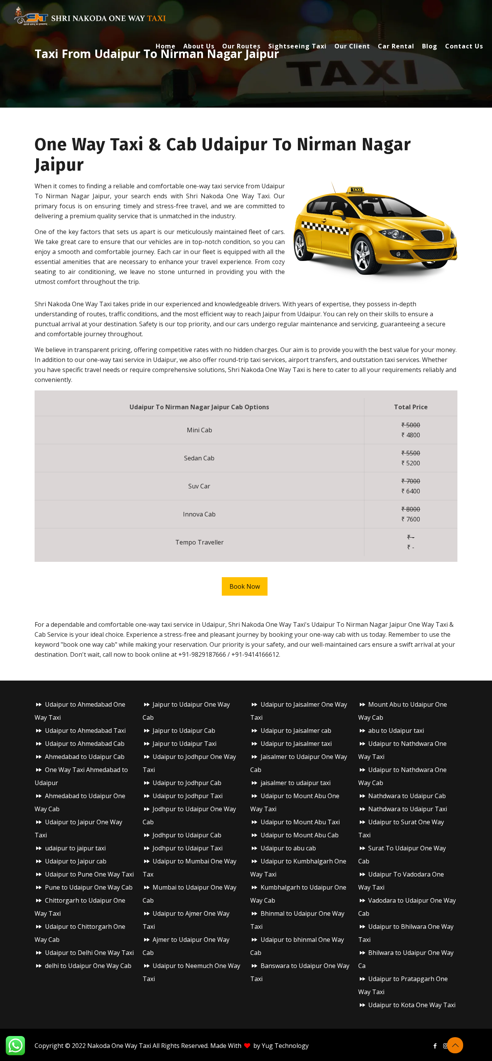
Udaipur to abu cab (288, 848)
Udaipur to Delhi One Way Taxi (89, 952)
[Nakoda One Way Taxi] (90, 15)
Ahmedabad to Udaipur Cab (85, 756)
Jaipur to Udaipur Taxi (184, 743)
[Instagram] (446, 1045)
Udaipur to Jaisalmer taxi (296, 743)
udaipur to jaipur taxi (75, 848)
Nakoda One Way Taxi (119, 1045)
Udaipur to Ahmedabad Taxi (85, 730)
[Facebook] (435, 1045)
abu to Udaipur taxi (396, 730)
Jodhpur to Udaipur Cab (187, 835)
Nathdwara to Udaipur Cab (407, 796)
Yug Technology (285, 1045)
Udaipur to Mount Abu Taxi (300, 822)
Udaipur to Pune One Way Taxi (89, 874)
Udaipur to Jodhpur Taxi (188, 796)
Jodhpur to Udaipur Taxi (188, 848)
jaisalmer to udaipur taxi (296, 783)
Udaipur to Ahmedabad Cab (85, 743)
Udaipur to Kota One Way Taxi (411, 1005)
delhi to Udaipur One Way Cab (88, 965)
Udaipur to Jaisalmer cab (296, 730)
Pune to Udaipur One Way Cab (89, 887)
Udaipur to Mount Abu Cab (300, 835)
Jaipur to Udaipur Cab (184, 730)
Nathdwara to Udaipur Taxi (407, 809)
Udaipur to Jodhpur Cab (187, 783)
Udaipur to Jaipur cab (75, 861)
